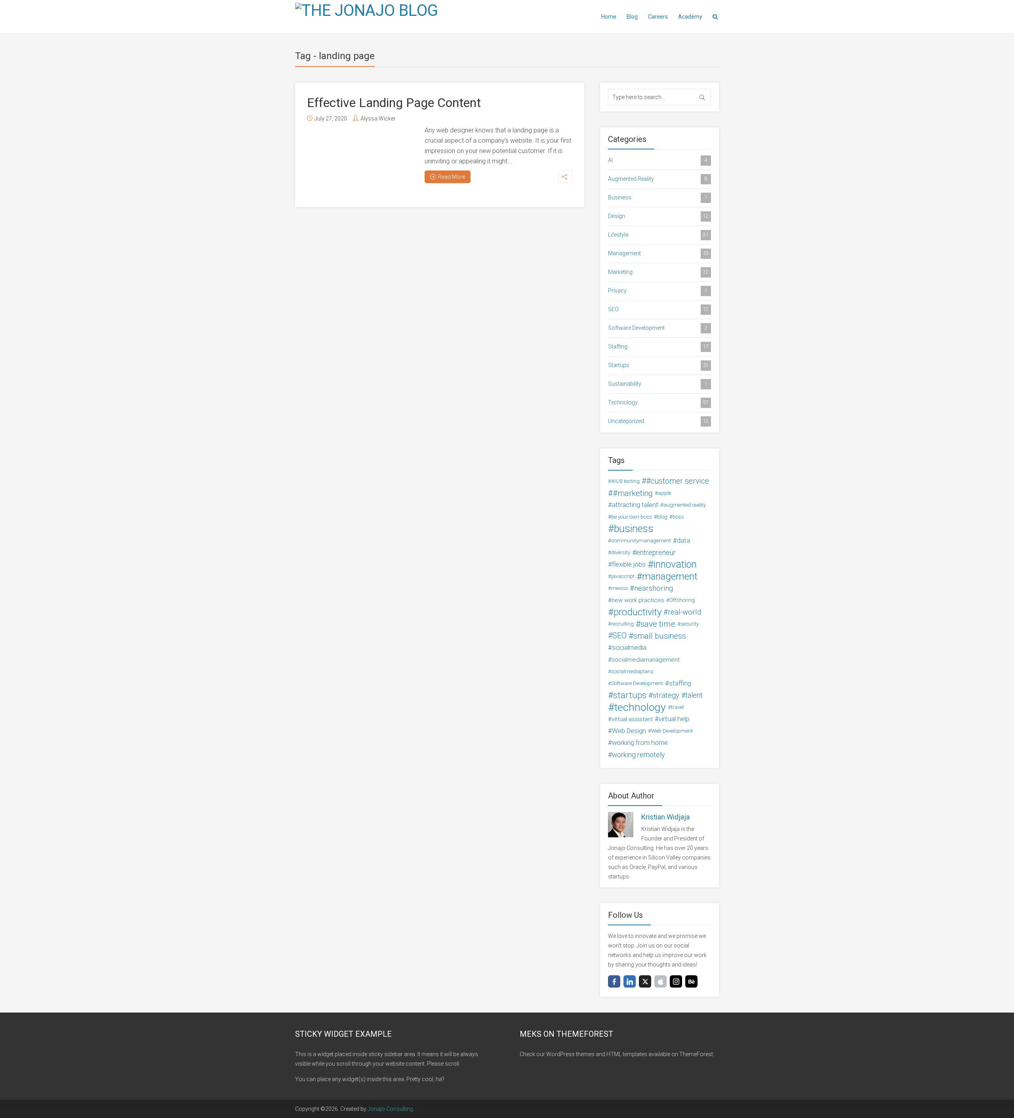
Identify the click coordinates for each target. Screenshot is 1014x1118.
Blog (632, 16)
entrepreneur (656, 553)
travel (677, 707)
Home (608, 16)
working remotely (638, 755)
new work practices (638, 600)
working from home (640, 743)
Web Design (629, 731)
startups (629, 695)
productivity (637, 612)
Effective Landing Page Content (394, 102)
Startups (658, 365)
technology (640, 707)
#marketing (633, 493)
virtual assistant (632, 719)
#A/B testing (625, 481)
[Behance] (691, 981)
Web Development (672, 731)
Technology (658, 402)
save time (657, 624)
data (683, 540)
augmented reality (684, 505)
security (689, 624)
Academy (690, 16)
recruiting (622, 624)
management (670, 576)
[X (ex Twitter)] (645, 981)
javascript (623, 576)
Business (657, 197)
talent (694, 695)
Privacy (657, 290)
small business (659, 636)
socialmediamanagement (646, 659)
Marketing (658, 272)
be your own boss (631, 517)
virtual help (674, 719)
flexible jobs (629, 564)
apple (664, 493)
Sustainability (657, 384)
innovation (675, 564)
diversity (620, 552)
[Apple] (660, 981)
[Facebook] (614, 981)
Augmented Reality (657, 179)
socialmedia (629, 647)
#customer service (677, 481)
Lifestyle (658, 235)
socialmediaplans (632, 671)
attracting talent (635, 505)
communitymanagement (641, 541)
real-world (684, 612)
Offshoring (682, 600)
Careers (658, 16)
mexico (619, 588)
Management (658, 253)
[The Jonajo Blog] (366, 9)
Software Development (657, 328)
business (634, 529)
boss (678, 517)
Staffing (658, 346)
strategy (666, 695)
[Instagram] (676, 981)
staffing (680, 683)
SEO (658, 309)
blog (662, 517)
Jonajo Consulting (390, 1109)
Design (658, 216)
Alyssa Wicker (378, 118)
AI (657, 160)
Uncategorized (658, 421)
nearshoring (653, 588)
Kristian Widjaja (665, 817)
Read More (451, 177)
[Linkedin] (629, 981)
